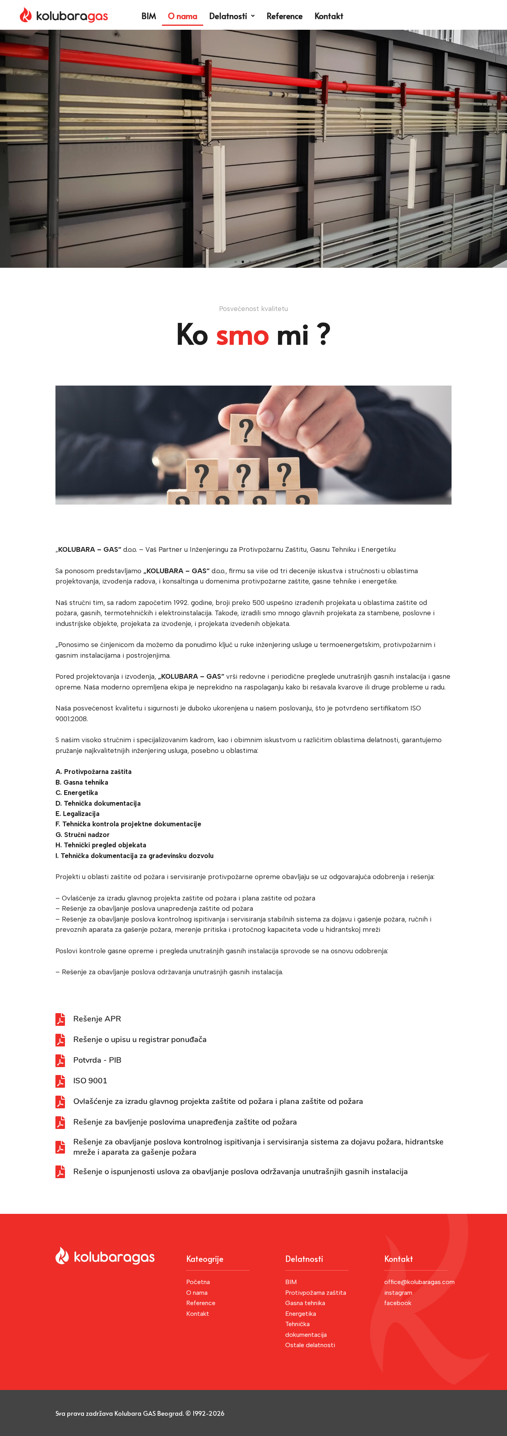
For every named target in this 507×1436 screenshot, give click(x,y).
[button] (235, 262)
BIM (148, 15)
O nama (182, 15)
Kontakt (328, 15)
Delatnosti (228, 15)
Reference (285, 15)
